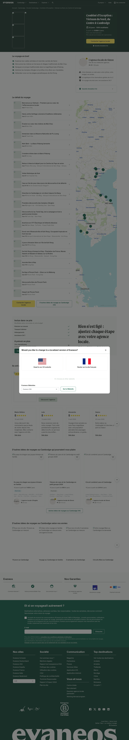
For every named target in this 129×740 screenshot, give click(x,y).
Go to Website (68, 389)
